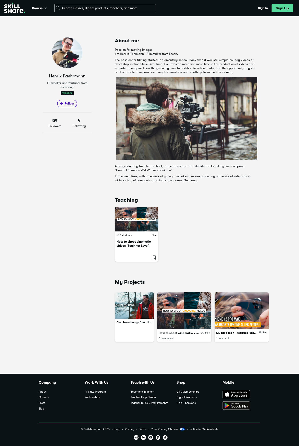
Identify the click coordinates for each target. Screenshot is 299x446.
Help (117, 429)
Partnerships (92, 397)
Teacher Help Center (143, 397)
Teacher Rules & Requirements (149, 402)
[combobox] (105, 8)
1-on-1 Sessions (186, 402)
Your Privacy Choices (164, 429)
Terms (142, 429)
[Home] (14, 8)
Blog (41, 408)
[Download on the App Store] (241, 394)
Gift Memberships (188, 391)
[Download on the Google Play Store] (241, 405)
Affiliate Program (95, 391)
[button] (46, 7)
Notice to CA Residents (204, 429)
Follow (69, 103)
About (42, 391)
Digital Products (187, 397)
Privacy (129, 429)
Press (42, 402)
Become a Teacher (142, 391)
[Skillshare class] (136, 219)
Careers (44, 397)
